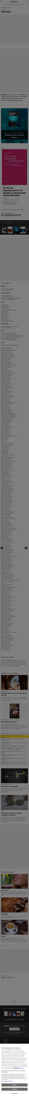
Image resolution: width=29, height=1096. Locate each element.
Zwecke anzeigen (14, 1093)
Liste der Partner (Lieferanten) (7, 1081)
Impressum (21, 1068)
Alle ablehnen (14, 1089)
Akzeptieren (14, 1084)
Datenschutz (16, 1068)
